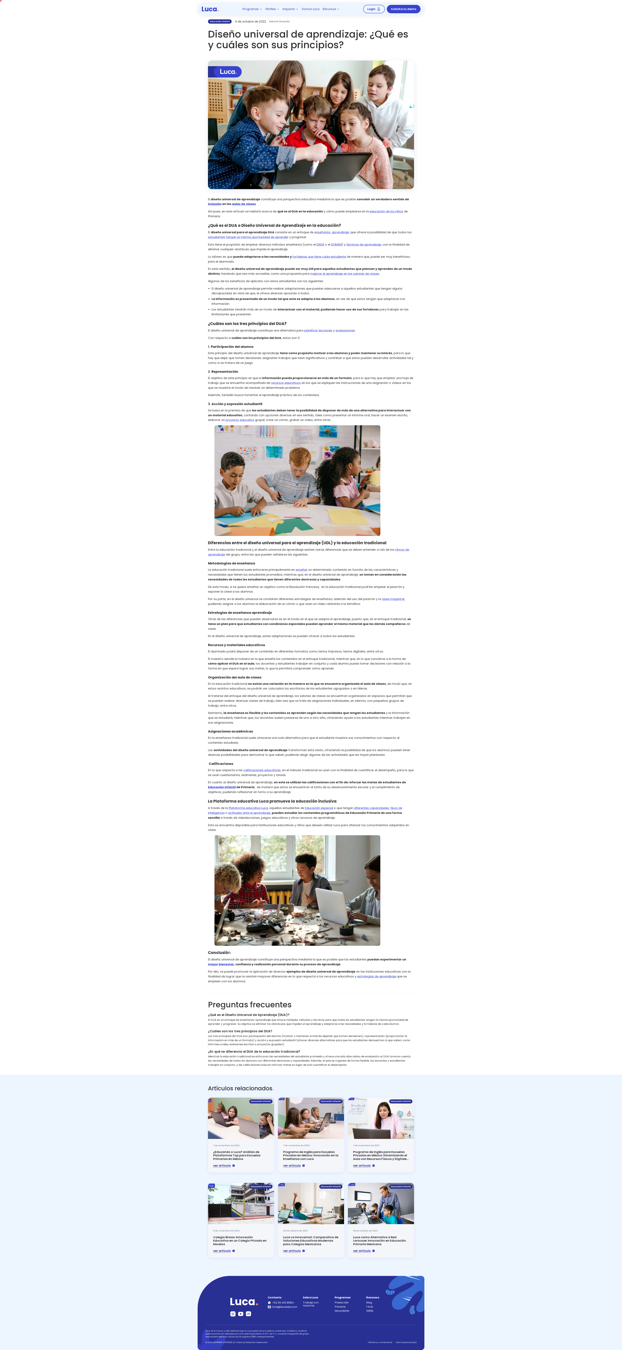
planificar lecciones (318, 330)
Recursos (329, 9)
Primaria (340, 1306)
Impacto (289, 9)
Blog (369, 1302)
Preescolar (342, 1302)
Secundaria (342, 1310)
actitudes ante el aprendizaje (249, 813)
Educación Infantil (220, 21)
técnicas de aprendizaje (363, 244)
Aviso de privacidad (406, 1342)
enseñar (301, 570)
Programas (250, 9)
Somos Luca (310, 9)
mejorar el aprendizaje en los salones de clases (344, 274)
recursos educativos (286, 383)
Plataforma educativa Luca (248, 808)
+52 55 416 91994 (283, 1302)
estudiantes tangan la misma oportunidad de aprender (248, 237)
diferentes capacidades (371, 808)
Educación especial (319, 808)
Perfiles (270, 9)
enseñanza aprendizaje (331, 232)
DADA (320, 244)
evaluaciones (345, 330)
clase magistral (393, 599)
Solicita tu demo (403, 9)
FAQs (369, 1306)
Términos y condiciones (380, 1342)
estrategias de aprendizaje (376, 976)
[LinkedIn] (248, 1314)
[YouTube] (240, 1314)
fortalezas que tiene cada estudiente (319, 257)
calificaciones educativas (262, 770)
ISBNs (369, 1310)
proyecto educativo (240, 420)
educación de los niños (386, 211)
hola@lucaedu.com (284, 1307)
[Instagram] (233, 1314)
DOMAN (336, 244)
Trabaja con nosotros (311, 1304)
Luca (210, 9)
